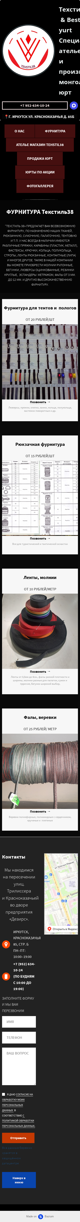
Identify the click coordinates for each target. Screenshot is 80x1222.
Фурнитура (55, 131)
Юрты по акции (40, 172)
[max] (74, 105)
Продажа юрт (40, 158)
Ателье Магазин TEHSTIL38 (40, 144)
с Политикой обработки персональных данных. (18, 1121)
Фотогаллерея (40, 186)
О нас (19, 131)
